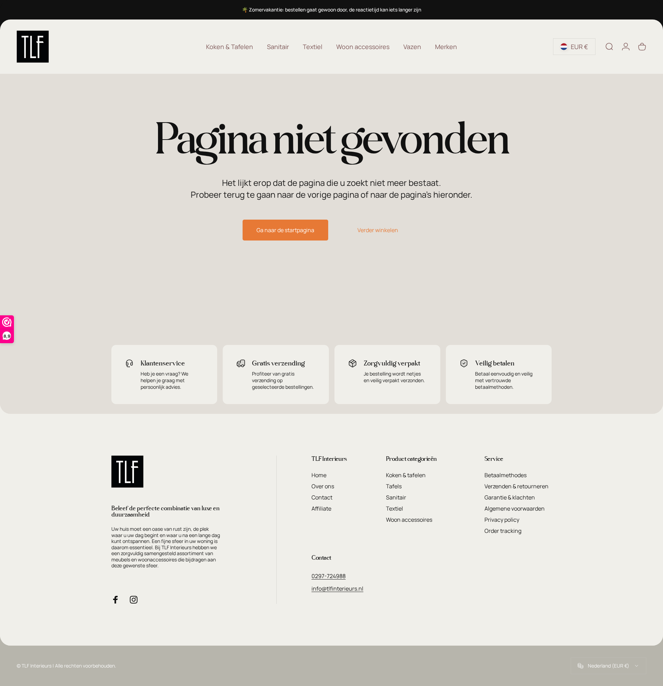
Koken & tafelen (406, 475)
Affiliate (321, 508)
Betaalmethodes (505, 475)
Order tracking (502, 530)
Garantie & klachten (509, 497)
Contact (321, 497)
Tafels (394, 486)
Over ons (322, 486)
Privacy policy (501, 519)
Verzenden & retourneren (516, 486)
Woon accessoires (409, 519)
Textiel (394, 508)
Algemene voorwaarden (514, 508)
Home (318, 475)
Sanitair (396, 497)
